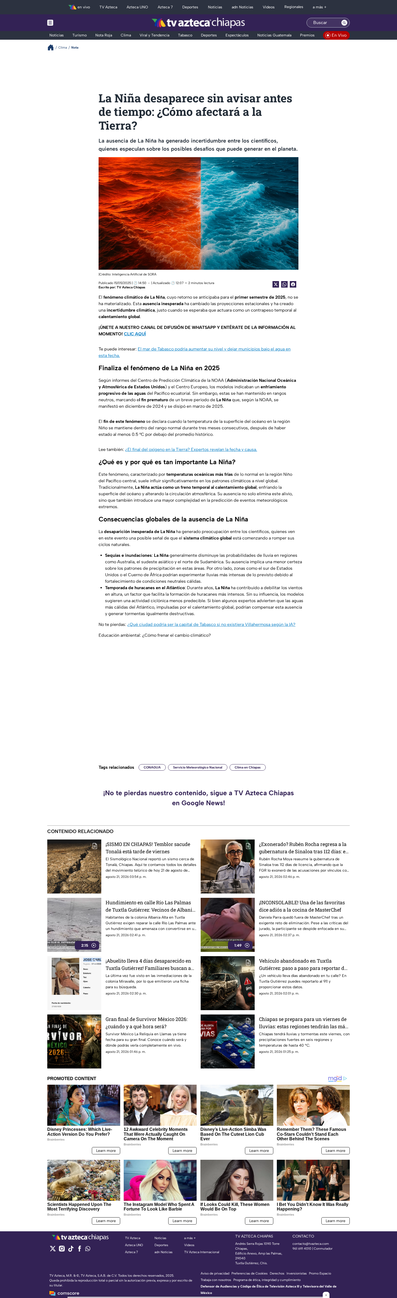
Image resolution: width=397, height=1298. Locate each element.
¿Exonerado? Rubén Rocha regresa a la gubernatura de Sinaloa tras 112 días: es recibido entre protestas (303, 848)
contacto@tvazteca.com (310, 1244)
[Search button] (344, 23)
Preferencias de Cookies (249, 1273)
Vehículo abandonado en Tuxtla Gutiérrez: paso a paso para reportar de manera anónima (303, 965)
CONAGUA (152, 767)
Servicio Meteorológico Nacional (197, 767)
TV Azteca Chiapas (131, 287)
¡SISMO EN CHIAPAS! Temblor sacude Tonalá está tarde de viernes (148, 848)
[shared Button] (284, 284)
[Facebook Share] (293, 284)
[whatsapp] (87, 1249)
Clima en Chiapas (248, 767)
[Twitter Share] (275, 284)
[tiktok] (70, 1250)
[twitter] (52, 1250)
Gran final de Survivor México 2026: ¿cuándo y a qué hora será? (146, 1023)
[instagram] (61, 1250)
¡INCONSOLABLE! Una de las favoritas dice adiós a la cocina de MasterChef (302, 906)
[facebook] (79, 1250)
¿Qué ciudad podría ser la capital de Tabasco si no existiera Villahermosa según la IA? (211, 624)
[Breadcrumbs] (52, 47)
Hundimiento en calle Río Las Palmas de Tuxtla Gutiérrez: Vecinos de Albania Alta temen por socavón (150, 906)
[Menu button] (68, 22)
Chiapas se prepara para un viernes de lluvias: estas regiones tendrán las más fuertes (303, 1023)
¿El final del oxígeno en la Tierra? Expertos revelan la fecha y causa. (191, 449)
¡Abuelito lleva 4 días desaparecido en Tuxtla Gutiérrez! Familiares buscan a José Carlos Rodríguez (148, 965)
